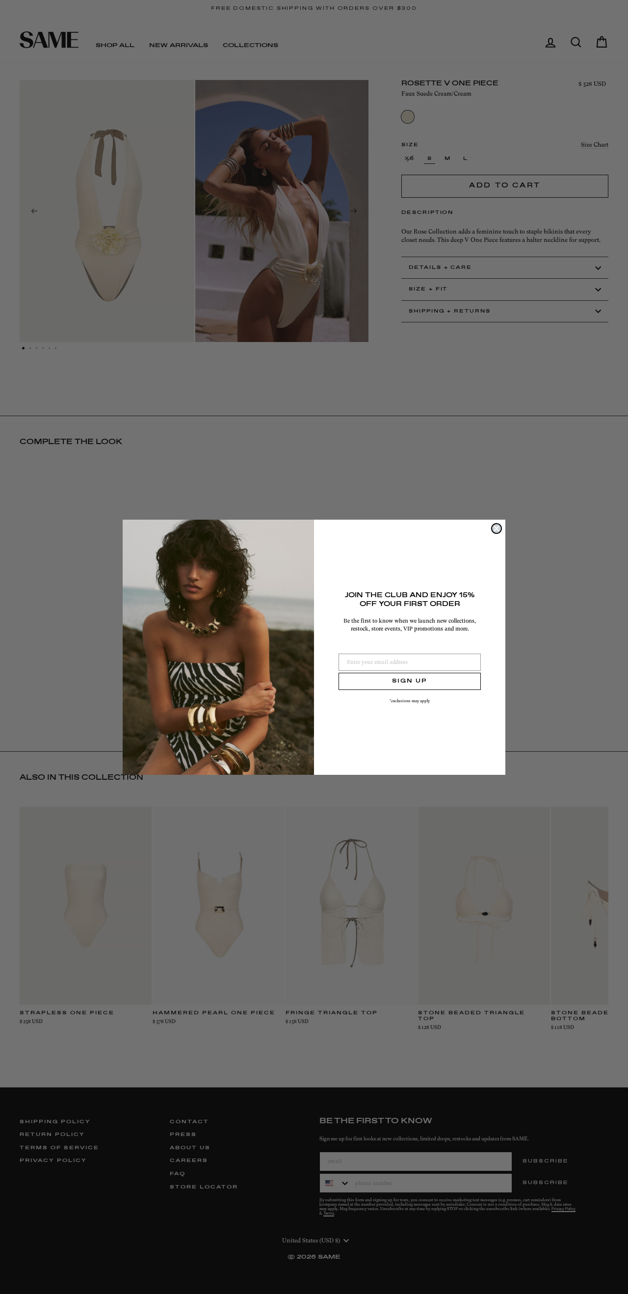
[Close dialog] (496, 528)
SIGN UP (409, 681)
